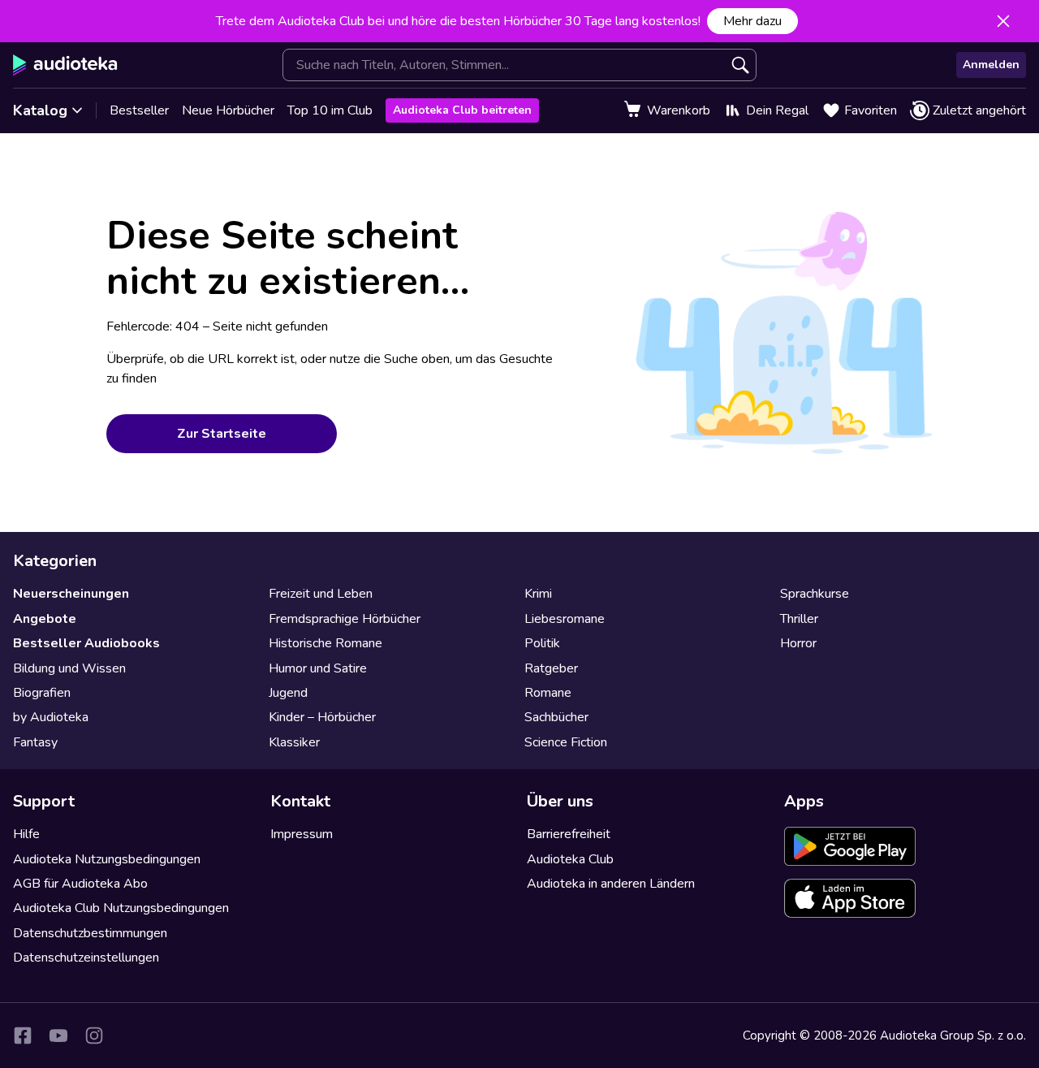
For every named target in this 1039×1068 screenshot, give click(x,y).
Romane (547, 693)
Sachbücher (556, 717)
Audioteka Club (570, 859)
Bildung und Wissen (69, 668)
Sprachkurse (814, 594)
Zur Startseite (221, 434)
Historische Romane (325, 643)
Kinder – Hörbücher (322, 717)
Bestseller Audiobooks (86, 643)
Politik (542, 643)
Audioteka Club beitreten (462, 110)
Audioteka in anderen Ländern (611, 884)
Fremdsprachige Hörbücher (344, 619)
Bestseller (139, 110)
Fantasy (35, 742)
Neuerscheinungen (71, 594)
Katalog (40, 110)
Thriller (799, 619)
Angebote (44, 619)
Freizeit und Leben (321, 594)
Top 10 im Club (330, 110)
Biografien (42, 693)
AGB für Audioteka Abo (80, 884)
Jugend (288, 693)
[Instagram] (94, 1035)
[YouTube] (58, 1035)
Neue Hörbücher (228, 110)
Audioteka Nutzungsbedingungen (106, 859)
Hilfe (26, 834)
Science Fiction (565, 742)
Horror (798, 643)
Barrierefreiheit (568, 834)
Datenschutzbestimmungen (90, 933)
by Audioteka (50, 717)
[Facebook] (22, 1035)
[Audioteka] (65, 65)
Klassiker (294, 742)
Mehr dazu (752, 21)
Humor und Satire (318, 668)
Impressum (301, 834)
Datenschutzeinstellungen (86, 957)
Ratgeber (551, 668)
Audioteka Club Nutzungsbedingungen (121, 908)
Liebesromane (564, 619)
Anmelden (991, 64)
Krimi (538, 594)
